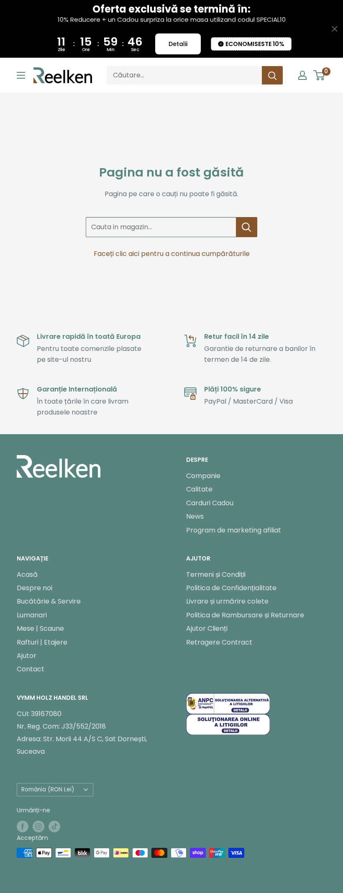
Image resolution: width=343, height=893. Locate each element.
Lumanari (32, 615)
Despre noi (34, 588)
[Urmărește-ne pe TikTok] (54, 826)
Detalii (178, 44)
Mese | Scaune (40, 628)
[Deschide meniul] (21, 75)
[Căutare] (272, 75)
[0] (319, 75)
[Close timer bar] (334, 29)
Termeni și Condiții (216, 574)
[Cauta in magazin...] (246, 227)
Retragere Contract (219, 642)
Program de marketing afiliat (233, 530)
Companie (203, 476)
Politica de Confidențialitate (231, 588)
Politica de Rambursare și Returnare (245, 615)
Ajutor (26, 655)
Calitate (199, 489)
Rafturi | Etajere (42, 642)
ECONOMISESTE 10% (254, 44)
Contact (30, 669)
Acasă (27, 574)
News (195, 516)
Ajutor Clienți (207, 628)
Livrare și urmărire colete (227, 601)
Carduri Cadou (209, 503)
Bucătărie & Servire (49, 601)
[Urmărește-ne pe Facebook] (22, 826)
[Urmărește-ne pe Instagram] (38, 826)
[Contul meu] (302, 75)
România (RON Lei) (47, 789)
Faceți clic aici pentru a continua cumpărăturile (172, 253)
